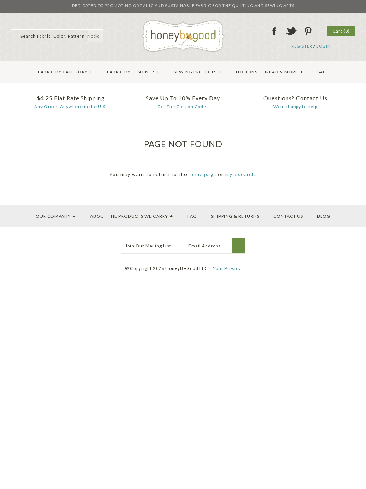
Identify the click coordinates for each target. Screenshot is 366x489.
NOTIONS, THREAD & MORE (269, 71)
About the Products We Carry (131, 216)
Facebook (274, 31)
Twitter (291, 31)
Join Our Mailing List (148, 245)
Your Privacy (227, 268)
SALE (322, 71)
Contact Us (288, 216)
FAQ (192, 216)
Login (323, 46)
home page (203, 174)
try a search (240, 174)
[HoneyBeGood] (183, 23)
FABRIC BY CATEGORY (65, 71)
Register (301, 46)
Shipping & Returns (235, 216)
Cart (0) (341, 31)
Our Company (56, 216)
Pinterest (308, 31)
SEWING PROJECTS (198, 71)
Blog (323, 216)
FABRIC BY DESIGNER (133, 71)
